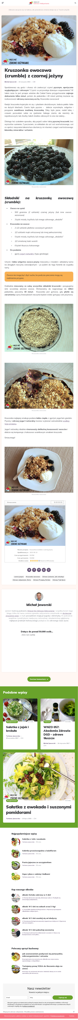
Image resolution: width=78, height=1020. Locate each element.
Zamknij (71, 1016)
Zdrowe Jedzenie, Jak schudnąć (53, 577)
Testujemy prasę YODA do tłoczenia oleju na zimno (42, 967)
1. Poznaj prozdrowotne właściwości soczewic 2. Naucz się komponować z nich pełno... (41, 933)
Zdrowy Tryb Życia (59, 580)
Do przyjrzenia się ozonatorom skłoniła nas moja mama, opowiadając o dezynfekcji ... (40, 960)
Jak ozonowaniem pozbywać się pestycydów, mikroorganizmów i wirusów (42, 955)
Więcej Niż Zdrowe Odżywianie (40, 611)
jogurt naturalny (27, 254)
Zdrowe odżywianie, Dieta (22, 580)
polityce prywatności (29, 1006)
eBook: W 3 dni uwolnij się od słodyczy (39, 918)
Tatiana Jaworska (13, 736)
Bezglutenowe (12, 722)
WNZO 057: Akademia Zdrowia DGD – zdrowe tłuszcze (57, 732)
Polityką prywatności (57, 1016)
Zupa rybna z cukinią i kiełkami (36, 874)
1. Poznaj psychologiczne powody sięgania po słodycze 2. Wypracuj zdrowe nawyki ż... (44, 922)
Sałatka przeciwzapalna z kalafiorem (39, 851)
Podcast (47, 722)
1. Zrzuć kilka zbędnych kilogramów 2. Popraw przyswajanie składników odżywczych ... (41, 910)
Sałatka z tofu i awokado (33, 839)
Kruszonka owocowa (33, 577)
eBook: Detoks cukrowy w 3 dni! (36, 895)
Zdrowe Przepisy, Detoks (41, 580)
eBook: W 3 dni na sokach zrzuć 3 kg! (39, 906)
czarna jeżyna (19, 577)
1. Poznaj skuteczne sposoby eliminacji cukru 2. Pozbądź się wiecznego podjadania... (41, 898)
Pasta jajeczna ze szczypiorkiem (36, 862)
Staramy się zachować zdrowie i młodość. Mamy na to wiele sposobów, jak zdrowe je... (41, 972)
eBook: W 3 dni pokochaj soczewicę (38, 930)
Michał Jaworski (10, 82)
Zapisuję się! (63, 997)
